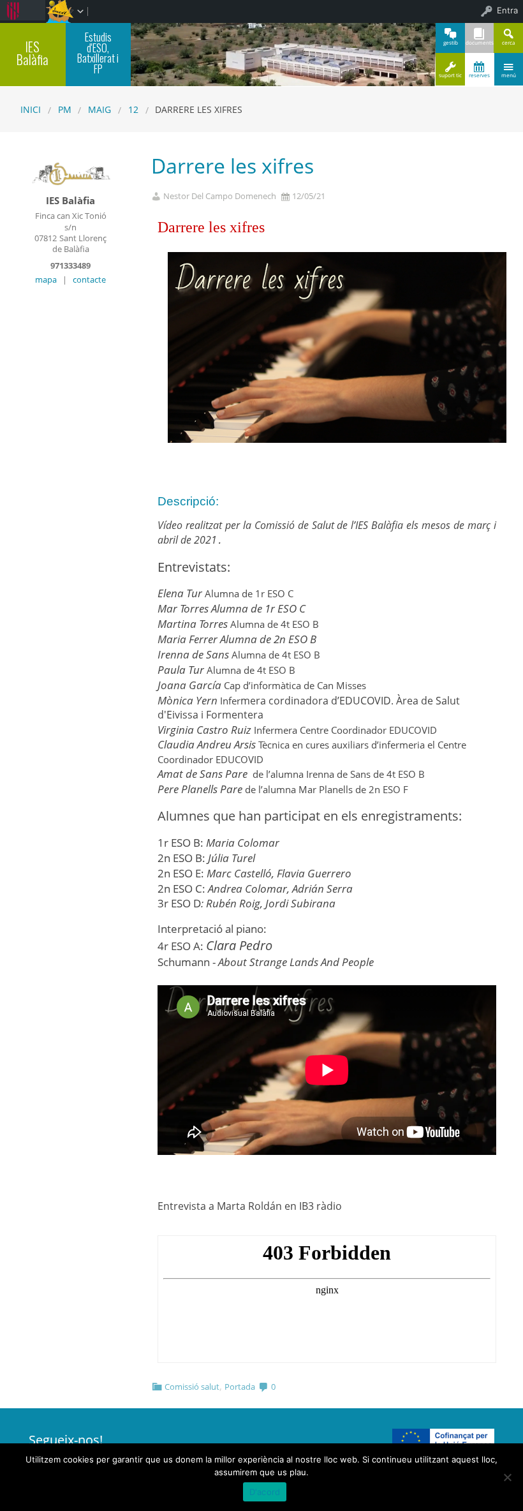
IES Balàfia (32, 53)
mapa (46, 279)
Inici (30, 109)
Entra (507, 10)
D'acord (265, 1492)
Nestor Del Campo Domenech (219, 196)
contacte (89, 279)
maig (99, 109)
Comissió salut (192, 1386)
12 (133, 109)
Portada (240, 1386)
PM (64, 109)
